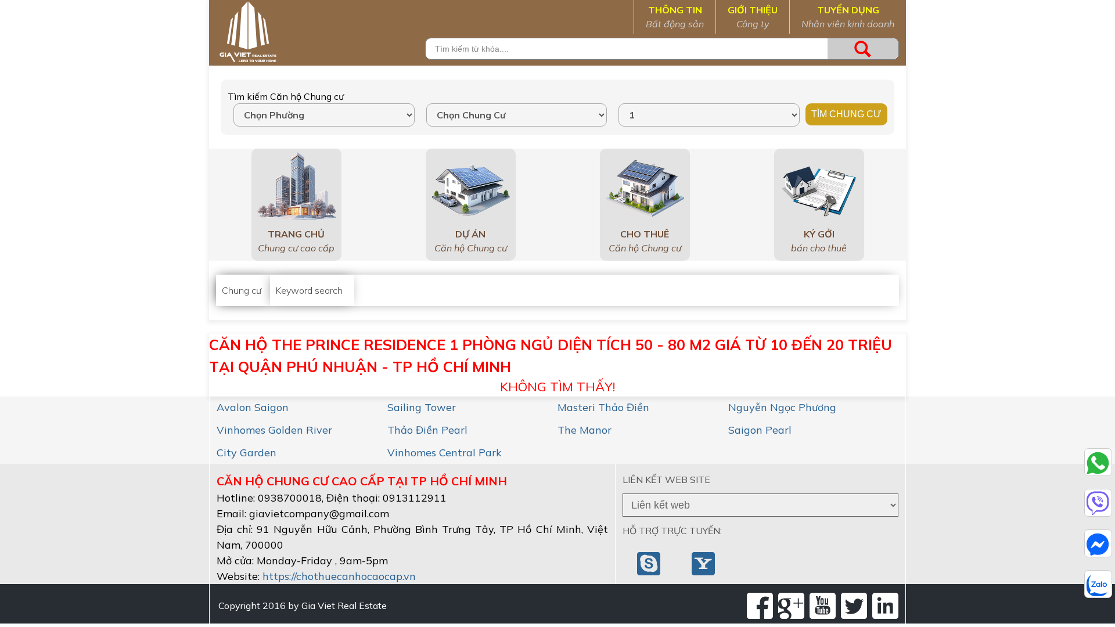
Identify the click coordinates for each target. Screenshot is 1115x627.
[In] (885, 606)
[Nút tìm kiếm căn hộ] (863, 48)
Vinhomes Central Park (444, 452)
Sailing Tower (421, 407)
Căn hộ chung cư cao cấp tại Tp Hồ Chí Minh (362, 481)
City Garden (246, 452)
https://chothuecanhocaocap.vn (339, 576)
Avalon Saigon (253, 407)
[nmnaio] (650, 562)
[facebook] (760, 606)
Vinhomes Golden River (274, 430)
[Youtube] (823, 606)
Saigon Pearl (760, 430)
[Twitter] (854, 606)
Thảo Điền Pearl (427, 430)
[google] (791, 606)
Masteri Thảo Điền (603, 407)
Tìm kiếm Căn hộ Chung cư (286, 96)
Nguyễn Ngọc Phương (782, 407)
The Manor (585, 430)
